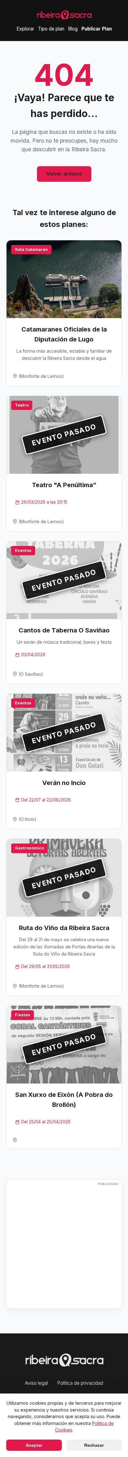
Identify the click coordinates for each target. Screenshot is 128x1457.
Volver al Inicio (64, 174)
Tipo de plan (51, 29)
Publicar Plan (96, 29)
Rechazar (94, 1445)
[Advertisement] (64, 1244)
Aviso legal (36, 1383)
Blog (73, 29)
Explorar (25, 29)
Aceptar (34, 1445)
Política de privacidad (80, 1383)
